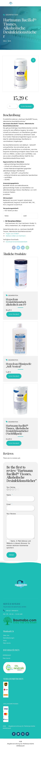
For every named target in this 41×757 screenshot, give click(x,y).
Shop (5, 640)
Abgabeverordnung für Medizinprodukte (21, 726)
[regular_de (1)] (14, 667)
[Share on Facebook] (14, 247)
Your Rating (11, 487)
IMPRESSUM (7, 655)
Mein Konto (7, 643)
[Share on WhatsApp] (27, 247)
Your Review (11, 514)
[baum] (20, 621)
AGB (4, 726)
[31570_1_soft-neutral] (20, 339)
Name (10, 495)
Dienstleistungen (8, 638)
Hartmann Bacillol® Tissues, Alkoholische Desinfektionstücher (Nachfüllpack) (17, 429)
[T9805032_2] (20, 400)
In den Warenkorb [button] (14, 314)
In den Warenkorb (26, 106)
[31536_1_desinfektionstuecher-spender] (20, 274)
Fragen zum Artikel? (12, 233)
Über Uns (6, 635)
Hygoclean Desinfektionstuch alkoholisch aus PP (16, 301)
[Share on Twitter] (18, 247)
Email (9, 504)
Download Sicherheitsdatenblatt (16, 242)
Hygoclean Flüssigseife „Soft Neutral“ (18, 365)
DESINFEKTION (12, 15)
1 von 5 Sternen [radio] (8, 489)
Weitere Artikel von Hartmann (15, 236)
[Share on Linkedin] (23, 247)
